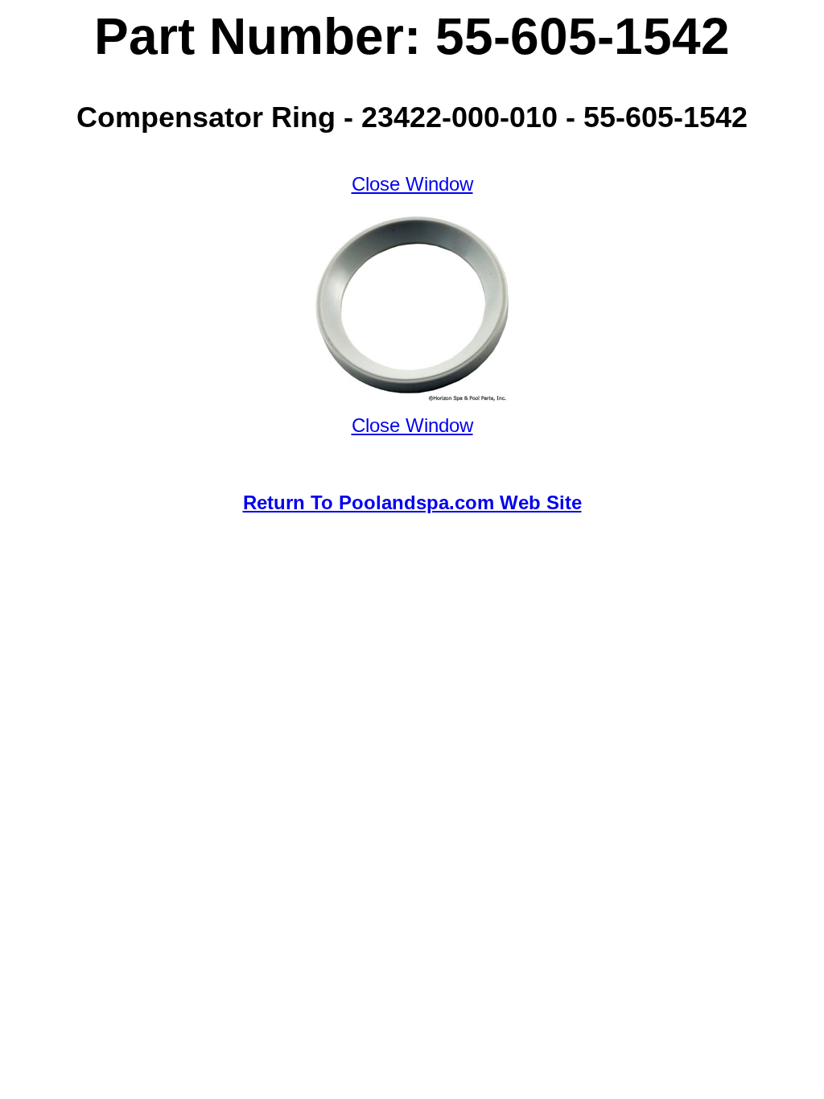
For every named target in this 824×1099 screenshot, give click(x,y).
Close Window (412, 184)
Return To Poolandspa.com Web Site (412, 502)
